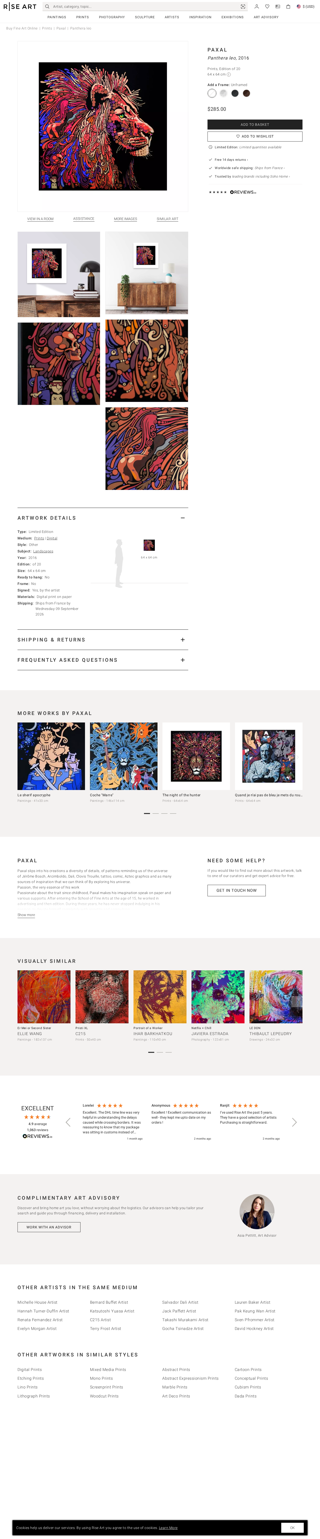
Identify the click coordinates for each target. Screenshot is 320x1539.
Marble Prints (175, 1387)
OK (292, 1528)
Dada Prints (246, 1396)
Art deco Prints (176, 1396)
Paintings (57, 17)
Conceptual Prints (251, 1378)
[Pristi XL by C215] (102, 996)
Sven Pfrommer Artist (254, 1319)
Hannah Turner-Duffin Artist (43, 1311)
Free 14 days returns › (231, 160)
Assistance (83, 219)
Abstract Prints (176, 1369)
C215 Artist (100, 1319)
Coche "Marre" (102, 795)
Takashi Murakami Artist (185, 1319)
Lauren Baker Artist (252, 1302)
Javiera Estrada (210, 1033)
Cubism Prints (248, 1387)
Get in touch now (236, 890)
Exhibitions (233, 17)
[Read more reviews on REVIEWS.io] (37, 1137)
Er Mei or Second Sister (34, 1028)
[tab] (103, 518)
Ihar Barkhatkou (153, 1033)
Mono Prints (101, 1378)
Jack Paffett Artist (179, 1311)
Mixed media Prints (108, 1369)
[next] (297, 757)
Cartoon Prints (248, 1369)
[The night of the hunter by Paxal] (196, 756)
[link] (243, 6)
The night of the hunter (181, 795)
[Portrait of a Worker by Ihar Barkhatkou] (160, 996)
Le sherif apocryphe (34, 795)
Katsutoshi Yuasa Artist (112, 1311)
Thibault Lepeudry (271, 1033)
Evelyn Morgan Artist (37, 1328)
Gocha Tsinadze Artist (183, 1328)
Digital (52, 538)
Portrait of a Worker (148, 1028)
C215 (81, 1033)
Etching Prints (31, 1378)
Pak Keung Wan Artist (255, 1311)
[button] (69, 1122)
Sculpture (145, 17)
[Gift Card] (278, 6)
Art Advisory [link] (266, 17)
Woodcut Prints (104, 1396)
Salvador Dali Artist (180, 1302)
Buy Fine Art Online (22, 28)
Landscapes (43, 551)
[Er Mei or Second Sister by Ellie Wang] (44, 996)
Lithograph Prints (34, 1396)
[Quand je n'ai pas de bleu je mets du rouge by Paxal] (268, 756)
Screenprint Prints (106, 1387)
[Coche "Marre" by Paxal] (124, 756)
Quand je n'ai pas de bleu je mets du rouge (269, 795)
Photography (112, 17)
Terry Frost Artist (105, 1328)
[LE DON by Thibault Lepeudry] (276, 996)
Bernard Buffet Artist (109, 1302)
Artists (172, 17)
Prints (82, 17)
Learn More (168, 1528)
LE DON (255, 1028)
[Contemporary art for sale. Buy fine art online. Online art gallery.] (20, 6)
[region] (181, 1122)
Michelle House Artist (38, 1302)
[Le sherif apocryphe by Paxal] (51, 756)
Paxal (61, 28)
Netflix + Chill (202, 1028)
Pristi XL (82, 1028)
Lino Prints (28, 1387)
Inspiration (200, 17)
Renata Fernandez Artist (40, 1319)
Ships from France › (269, 168)
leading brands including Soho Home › (261, 176)
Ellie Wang (30, 1033)
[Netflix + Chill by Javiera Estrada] (218, 996)
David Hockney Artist (254, 1328)
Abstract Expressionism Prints (190, 1378)
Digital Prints (30, 1369)
